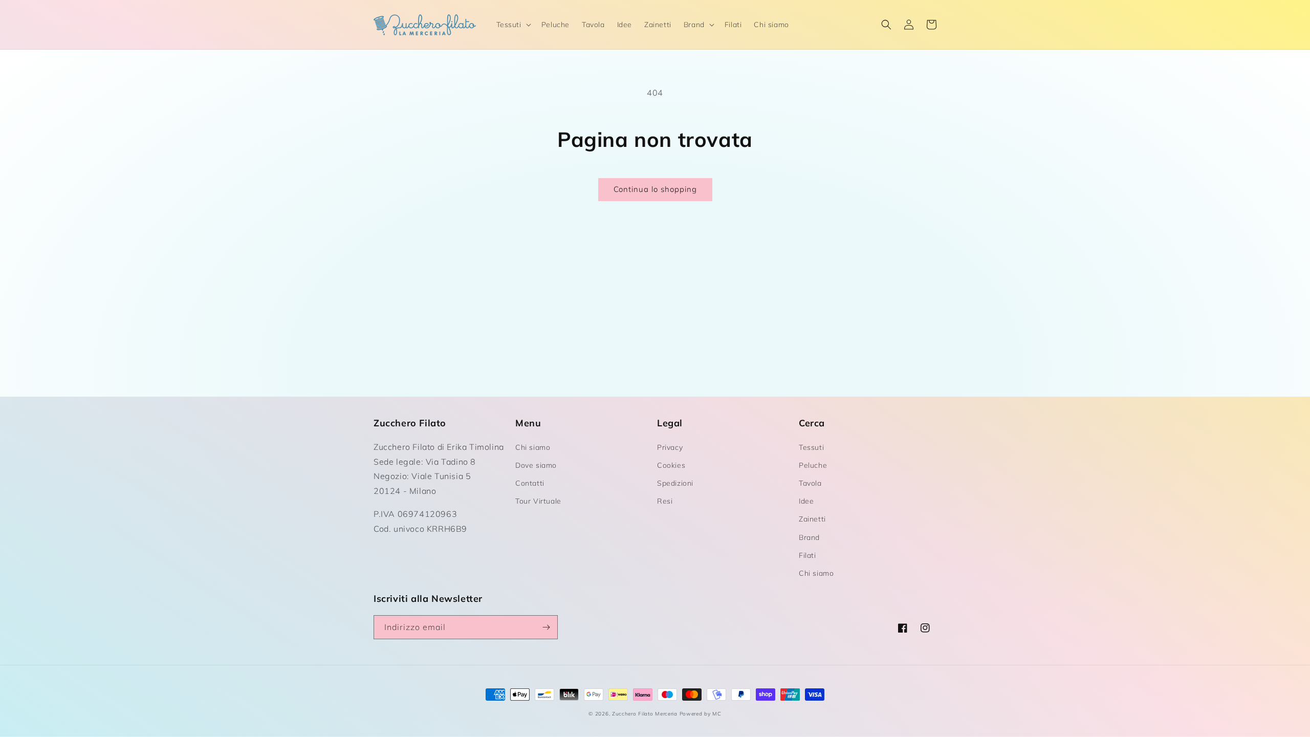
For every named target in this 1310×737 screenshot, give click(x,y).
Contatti (529, 483)
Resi (664, 501)
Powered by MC (701, 713)
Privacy (670, 447)
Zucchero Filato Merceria (645, 713)
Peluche (813, 465)
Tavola (810, 483)
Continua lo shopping (655, 189)
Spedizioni (675, 483)
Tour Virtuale (538, 501)
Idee (806, 501)
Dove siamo (536, 465)
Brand (809, 537)
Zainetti (812, 519)
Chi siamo (532, 447)
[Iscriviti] (546, 627)
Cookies (671, 465)
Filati (807, 555)
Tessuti (811, 447)
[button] (512, 24)
